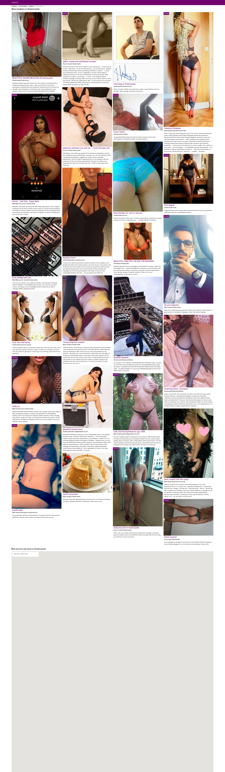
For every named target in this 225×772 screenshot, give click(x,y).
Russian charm (69, 258)
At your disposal (171, 305)
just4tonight (17, 510)
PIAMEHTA (15, 2)
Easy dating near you (21, 277)
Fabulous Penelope (172, 128)
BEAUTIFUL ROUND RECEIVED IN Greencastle (32, 78)
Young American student (73, 342)
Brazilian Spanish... (122, 357)
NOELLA (16, 406)
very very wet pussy (21, 342)
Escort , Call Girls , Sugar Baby (25, 201)
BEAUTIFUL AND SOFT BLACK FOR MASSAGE (134, 261)
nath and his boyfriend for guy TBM (129, 431)
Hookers (14, 6)
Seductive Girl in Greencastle (126, 528)
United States (23, 6)
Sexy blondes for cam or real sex (128, 213)
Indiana (31, 6)
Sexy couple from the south (176, 479)
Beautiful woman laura (72, 429)
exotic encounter (70, 494)
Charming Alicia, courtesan (176, 389)
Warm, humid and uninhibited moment (79, 61)
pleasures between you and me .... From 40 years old (86, 148)
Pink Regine (169, 205)
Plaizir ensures (170, 537)
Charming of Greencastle (125, 84)
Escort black (119, 132)
